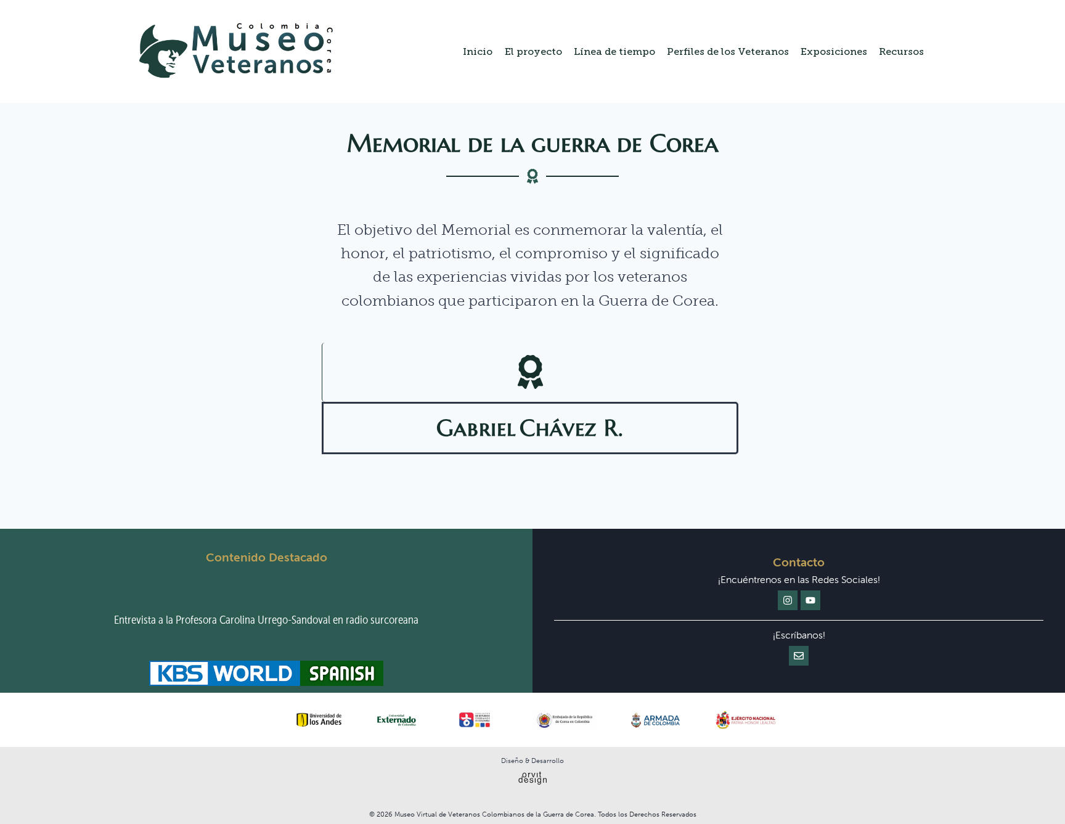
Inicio (477, 51)
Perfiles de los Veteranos (728, 51)
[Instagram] (788, 600)
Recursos (901, 51)
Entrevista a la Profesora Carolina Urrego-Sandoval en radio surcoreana (266, 620)
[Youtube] (810, 600)
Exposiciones (834, 51)
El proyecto (533, 51)
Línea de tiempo (614, 51)
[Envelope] (799, 656)
